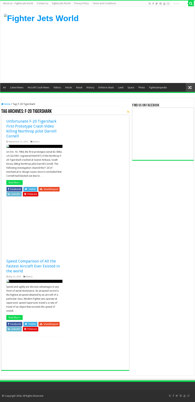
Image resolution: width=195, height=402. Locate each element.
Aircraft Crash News (38, 87)
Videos (57, 87)
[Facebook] (153, 3)
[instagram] (168, 3)
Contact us (42, 3)
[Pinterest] (160, 3)
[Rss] (149, 3)
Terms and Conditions (104, 3)
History (90, 87)
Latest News (16, 87)
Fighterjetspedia (158, 87)
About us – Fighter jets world (18, 3)
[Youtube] (164, 3)
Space (131, 87)
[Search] (191, 3)
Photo (141, 87)
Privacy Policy (81, 3)
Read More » (14, 182)
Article (68, 87)
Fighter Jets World (61, 3)
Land (120, 87)
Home (6, 104)
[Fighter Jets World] (41, 17)
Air (4, 87)
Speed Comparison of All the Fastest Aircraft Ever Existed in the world (33, 266)
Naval (79, 87)
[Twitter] (156, 3)
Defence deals (106, 87)
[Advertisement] (121, 52)
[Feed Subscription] (128, 111)
